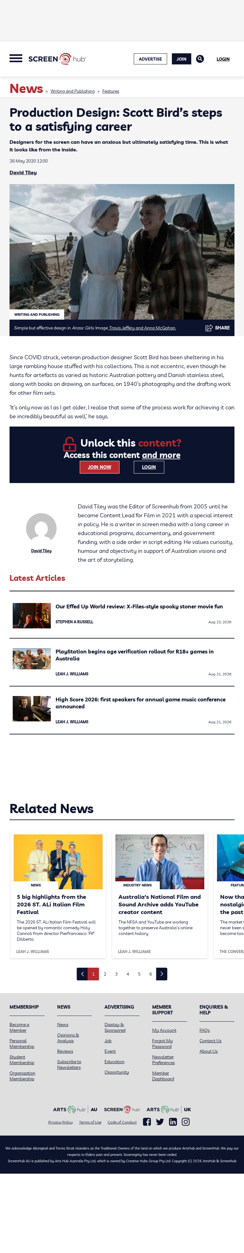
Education (115, 1061)
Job (108, 1041)
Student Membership (22, 1059)
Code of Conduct (122, 1122)
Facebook (147, 1122)
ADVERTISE (150, 59)
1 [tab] (93, 974)
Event (110, 1051)
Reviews (65, 1051)
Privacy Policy (60, 1122)
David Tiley (23, 172)
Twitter (160, 1121)
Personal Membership (22, 1043)
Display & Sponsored (115, 1027)
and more (161, 455)
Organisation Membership (22, 1076)
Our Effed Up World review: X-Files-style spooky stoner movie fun (139, 606)
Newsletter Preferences (163, 1059)
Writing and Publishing (73, 91)
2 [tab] (105, 974)
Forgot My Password (162, 1043)
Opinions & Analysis (68, 1038)
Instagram (186, 1122)
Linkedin (173, 1122)
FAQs (205, 1030)
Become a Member (19, 1027)
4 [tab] (127, 974)
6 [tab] (150, 974)
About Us (209, 1051)
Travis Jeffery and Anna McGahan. (142, 328)
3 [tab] (116, 974)
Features (110, 91)
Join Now (99, 467)
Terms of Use (90, 1122)
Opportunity (117, 1072)
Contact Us (210, 1041)
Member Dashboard (163, 1076)
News (62, 1024)
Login (223, 59)
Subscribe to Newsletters (69, 1064)
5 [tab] (139, 974)
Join (181, 59)
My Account (164, 1030)
